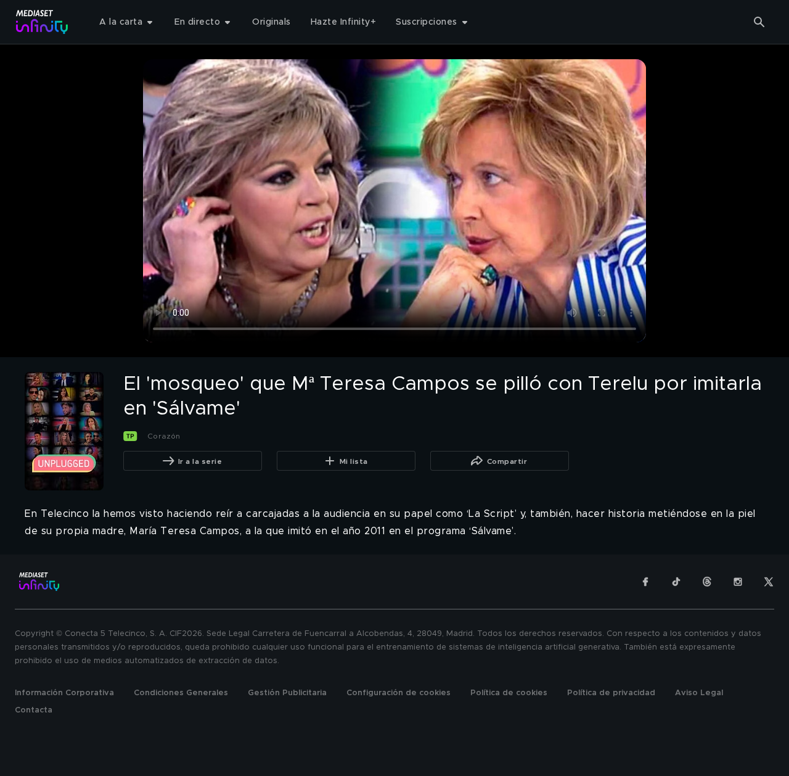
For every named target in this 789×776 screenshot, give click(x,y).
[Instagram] (737, 581)
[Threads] (707, 581)
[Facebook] (645, 581)
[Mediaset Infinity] (42, 22)
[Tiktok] (676, 581)
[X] (768, 581)
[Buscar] (759, 22)
